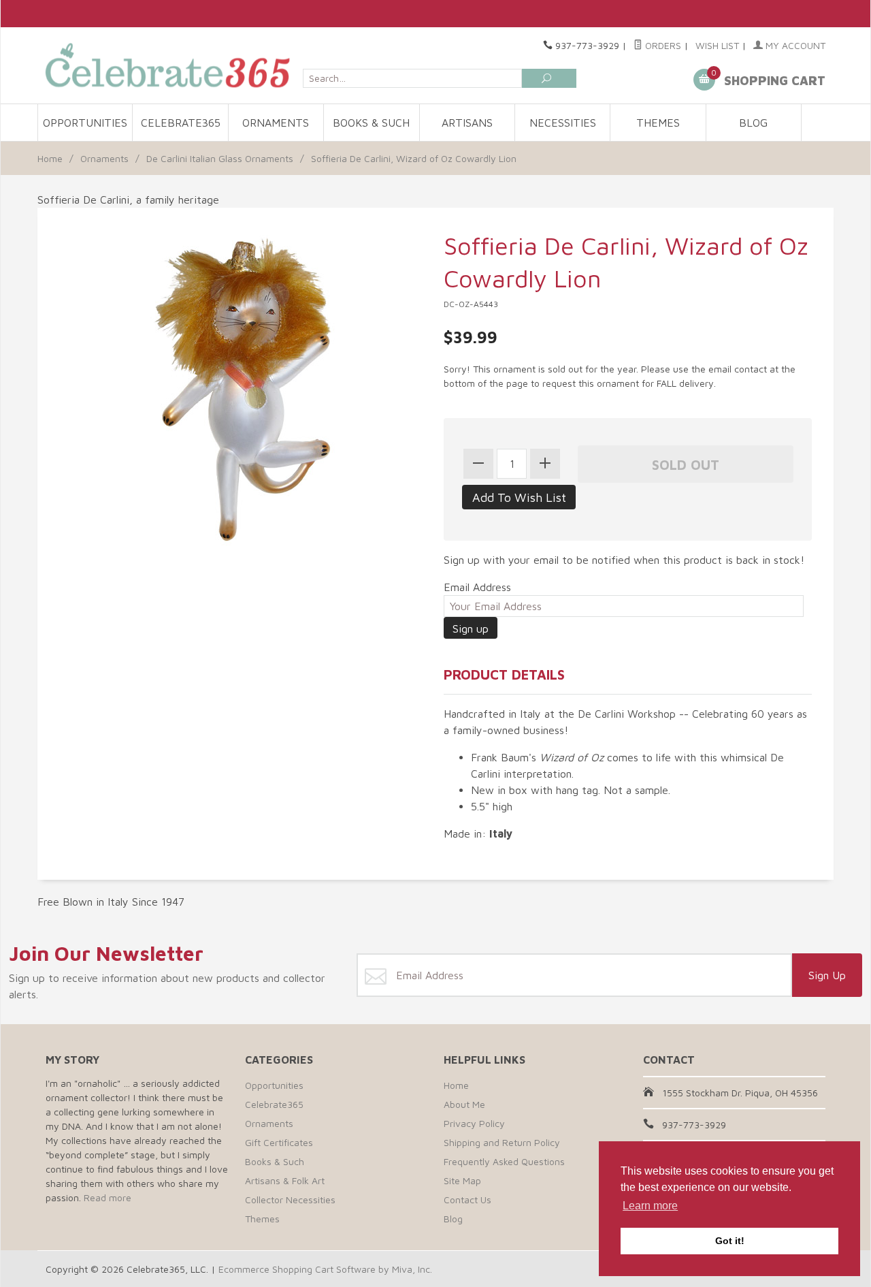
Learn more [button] (650, 1205)
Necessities (562, 122)
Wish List (717, 45)
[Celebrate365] (170, 65)
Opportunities (85, 122)
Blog (753, 122)
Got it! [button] (729, 1240)
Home (50, 158)
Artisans (467, 122)
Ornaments (275, 122)
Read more (107, 1197)
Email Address (477, 587)
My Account (794, 45)
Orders (661, 45)
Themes (658, 122)
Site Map (462, 1180)
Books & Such (371, 122)
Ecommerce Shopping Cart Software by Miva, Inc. (325, 1269)
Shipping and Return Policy (502, 1142)
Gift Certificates (279, 1142)
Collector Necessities (290, 1199)
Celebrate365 (180, 122)
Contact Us (467, 1199)
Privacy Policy (474, 1123)
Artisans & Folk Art (285, 1180)
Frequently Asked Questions (504, 1161)
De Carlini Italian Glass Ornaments (219, 158)
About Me (464, 1104)
